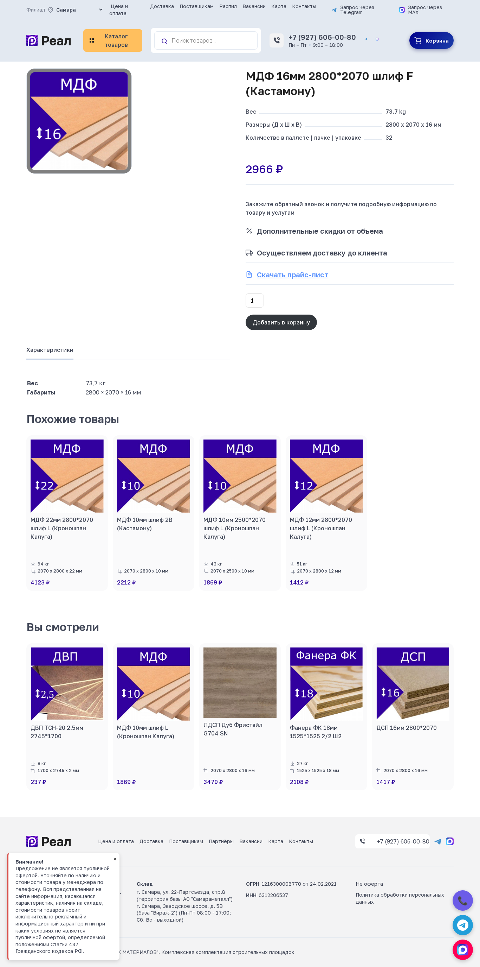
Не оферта (369, 884)
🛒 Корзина (431, 40)
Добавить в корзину (281, 322)
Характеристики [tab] (49, 349)
